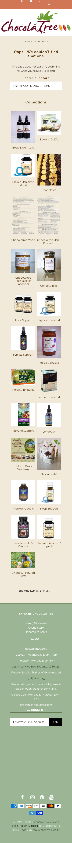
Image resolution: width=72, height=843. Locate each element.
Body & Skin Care (23, 147)
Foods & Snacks (49, 362)
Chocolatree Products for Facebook (23, 281)
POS (24, 830)
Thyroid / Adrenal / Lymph (49, 545)
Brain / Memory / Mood (23, 183)
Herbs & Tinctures (23, 389)
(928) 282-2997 (36, 678)
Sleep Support (49, 508)
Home (27, 41)
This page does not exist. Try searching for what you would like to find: (36, 68)
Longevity (49, 431)
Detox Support (23, 320)
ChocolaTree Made (23, 240)
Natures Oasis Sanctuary (23, 468)
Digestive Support (49, 320)
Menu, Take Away (36, 623)
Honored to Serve (36, 631)
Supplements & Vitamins (23, 545)
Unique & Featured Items (23, 574)
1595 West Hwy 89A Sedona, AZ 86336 (36, 666)
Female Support (23, 354)
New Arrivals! (49, 474)
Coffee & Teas (48, 285)
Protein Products (23, 508)
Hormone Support (49, 397)
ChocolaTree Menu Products (48, 241)
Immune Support (23, 430)
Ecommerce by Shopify (46, 830)
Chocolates (49, 190)
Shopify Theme (30, 826)
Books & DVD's (49, 139)
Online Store (36, 627)
